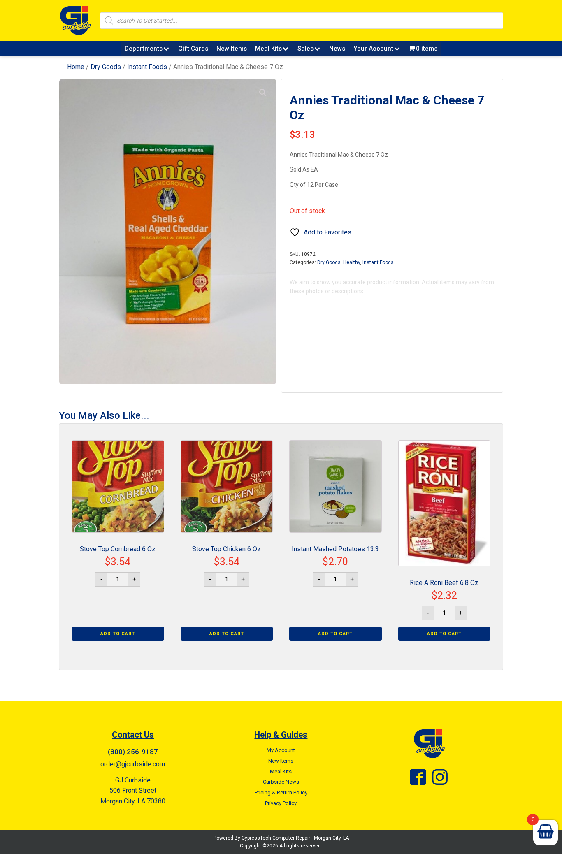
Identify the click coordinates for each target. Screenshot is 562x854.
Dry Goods (106, 67)
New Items (231, 48)
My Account (281, 750)
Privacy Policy (281, 803)
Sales (305, 48)
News (337, 48)
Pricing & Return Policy (281, 792)
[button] (262, 92)
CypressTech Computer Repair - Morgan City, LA (295, 838)
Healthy (351, 262)
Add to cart (117, 633)
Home (75, 67)
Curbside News (281, 782)
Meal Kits (268, 48)
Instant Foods (147, 67)
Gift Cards (193, 48)
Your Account (373, 48)
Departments (144, 48)
